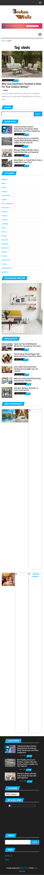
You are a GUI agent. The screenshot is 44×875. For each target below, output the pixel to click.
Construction (6, 195)
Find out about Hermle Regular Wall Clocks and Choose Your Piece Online (27, 355)
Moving (4, 236)
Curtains (4, 200)
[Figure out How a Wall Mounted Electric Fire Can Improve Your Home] (7, 347)
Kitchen (4, 232)
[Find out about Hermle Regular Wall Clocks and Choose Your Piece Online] (7, 358)
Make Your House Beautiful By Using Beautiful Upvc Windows (27, 379)
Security (4, 256)
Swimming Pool (7, 268)
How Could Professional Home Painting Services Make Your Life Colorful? (26, 369)
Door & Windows (7, 204)
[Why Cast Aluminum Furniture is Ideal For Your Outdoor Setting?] (22, 64)
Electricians (5, 208)
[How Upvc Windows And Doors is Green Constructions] (7, 392)
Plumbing (5, 244)
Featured (5, 212)
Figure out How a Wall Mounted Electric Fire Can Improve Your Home (27, 345)
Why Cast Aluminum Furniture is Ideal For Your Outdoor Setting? (21, 85)
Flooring (4, 216)
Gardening (5, 224)
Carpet (4, 187)
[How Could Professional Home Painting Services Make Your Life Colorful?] (7, 369)
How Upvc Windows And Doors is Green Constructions (26, 389)
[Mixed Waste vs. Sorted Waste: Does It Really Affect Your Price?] (7, 163)
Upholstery (5, 272)
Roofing (4, 252)
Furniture (4, 220)
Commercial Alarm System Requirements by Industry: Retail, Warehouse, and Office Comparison (27, 129)
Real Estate (5, 248)
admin (6, 90)
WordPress (24, 868)
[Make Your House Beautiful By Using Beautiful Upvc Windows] (7, 380)
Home (4, 41)
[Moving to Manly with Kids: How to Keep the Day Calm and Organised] (7, 153)
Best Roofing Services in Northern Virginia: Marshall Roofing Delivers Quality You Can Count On (26, 140)
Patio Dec (5, 240)
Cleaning (4, 192)
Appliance (5, 179)
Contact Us (8, 856)
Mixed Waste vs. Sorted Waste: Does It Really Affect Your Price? (28, 161)
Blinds (4, 183)
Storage (4, 264)
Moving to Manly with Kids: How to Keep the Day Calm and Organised (26, 151)
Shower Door (6, 260)
